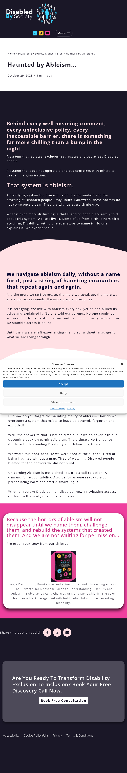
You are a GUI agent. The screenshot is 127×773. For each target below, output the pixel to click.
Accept (63, 384)
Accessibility (11, 735)
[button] (122, 364)
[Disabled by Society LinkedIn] (35, 33)
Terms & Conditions (79, 735)
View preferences (63, 402)
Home (11, 53)
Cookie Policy (57, 408)
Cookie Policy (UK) (36, 735)
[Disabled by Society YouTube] (47, 33)
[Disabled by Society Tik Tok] (41, 33)
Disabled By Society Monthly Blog (40, 53)
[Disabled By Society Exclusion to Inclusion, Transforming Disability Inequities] (31, 14)
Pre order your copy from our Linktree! (38, 544)
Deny (63, 393)
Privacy (71, 408)
